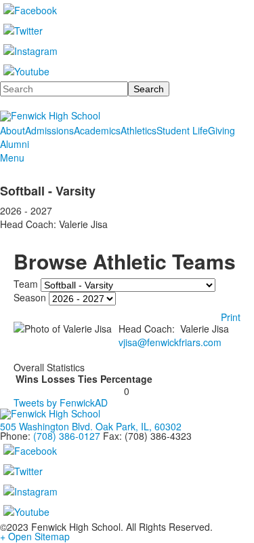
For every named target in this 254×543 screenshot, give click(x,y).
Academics (97, 130)
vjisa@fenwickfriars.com (170, 342)
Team (26, 284)
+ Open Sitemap (35, 536)
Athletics (138, 130)
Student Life (182, 130)
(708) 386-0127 (66, 436)
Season (30, 297)
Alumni (14, 144)
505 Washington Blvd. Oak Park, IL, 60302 (91, 426)
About (12, 130)
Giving (221, 130)
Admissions (49, 130)
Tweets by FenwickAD (61, 402)
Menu (12, 157)
